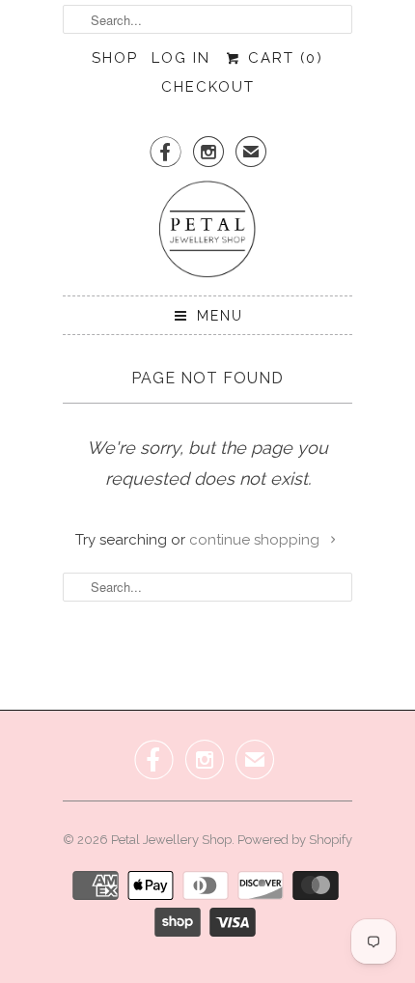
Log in (181, 58)
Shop (115, 58)
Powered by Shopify (294, 839)
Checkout (208, 87)
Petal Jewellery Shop (171, 839)
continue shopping (256, 539)
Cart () (282, 58)
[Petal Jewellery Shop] (207, 231)
